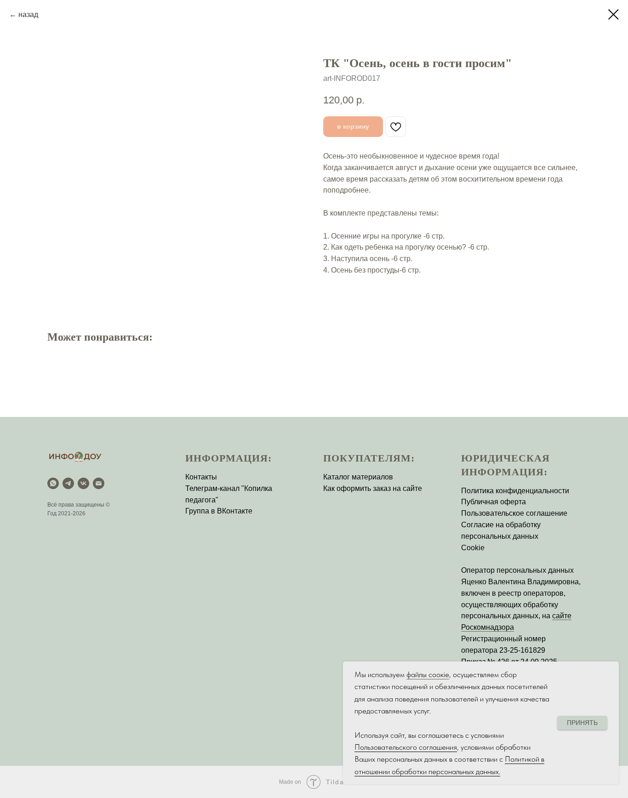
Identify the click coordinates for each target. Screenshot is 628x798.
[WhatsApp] (53, 483)
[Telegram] (68, 483)
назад (28, 14)
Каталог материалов (358, 477)
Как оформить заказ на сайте (372, 488)
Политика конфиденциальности (515, 491)
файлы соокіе (427, 674)
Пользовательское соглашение (514, 513)
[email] (98, 483)
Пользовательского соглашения (405, 747)
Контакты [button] (201, 477)
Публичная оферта (493, 502)
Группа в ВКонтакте (218, 511)
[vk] (83, 483)
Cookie (473, 548)
